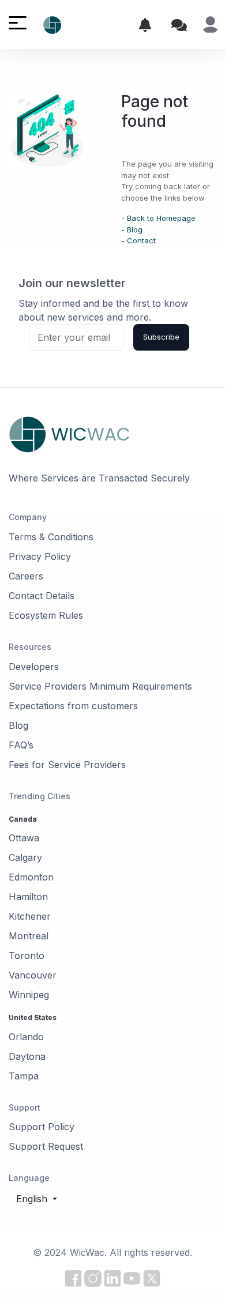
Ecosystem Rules (46, 615)
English (33, 1199)
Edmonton (31, 877)
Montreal (28, 936)
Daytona (27, 1056)
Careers (26, 576)
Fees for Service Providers (67, 764)
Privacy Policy (40, 556)
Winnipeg (29, 994)
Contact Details (41, 595)
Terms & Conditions (51, 537)
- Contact (138, 240)
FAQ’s (21, 745)
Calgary (25, 857)
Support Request (46, 1146)
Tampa (24, 1076)
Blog (18, 725)
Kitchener (30, 916)
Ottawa (24, 838)
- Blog (131, 229)
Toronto (26, 955)
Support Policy (41, 1126)
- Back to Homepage (158, 218)
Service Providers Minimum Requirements (100, 686)
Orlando (26, 1037)
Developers (34, 666)
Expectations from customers (73, 706)
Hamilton (28, 896)
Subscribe (161, 336)
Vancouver (33, 975)
